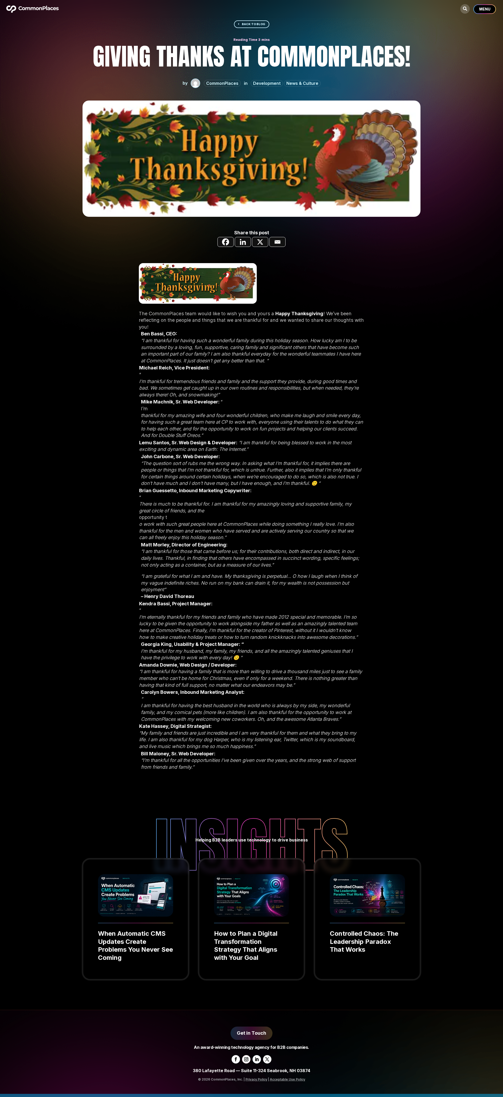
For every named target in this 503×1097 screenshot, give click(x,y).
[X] (260, 242)
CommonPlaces (222, 83)
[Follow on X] (267, 1059)
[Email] (277, 242)
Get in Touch (251, 1033)
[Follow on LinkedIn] (257, 1059)
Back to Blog (253, 24)
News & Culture (302, 83)
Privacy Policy (256, 1079)
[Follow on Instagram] (246, 1059)
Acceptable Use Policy (287, 1079)
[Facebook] (225, 242)
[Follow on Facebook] (236, 1059)
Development (267, 83)
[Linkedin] (243, 242)
